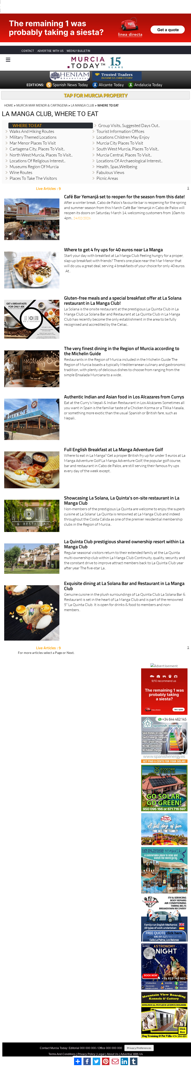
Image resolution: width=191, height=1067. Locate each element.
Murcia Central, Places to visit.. (124, 154)
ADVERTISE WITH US (50, 51)
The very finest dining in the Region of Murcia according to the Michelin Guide (121, 351)
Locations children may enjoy (123, 137)
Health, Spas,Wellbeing (116, 166)
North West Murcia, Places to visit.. (41, 154)
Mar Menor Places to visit (33, 142)
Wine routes (21, 172)
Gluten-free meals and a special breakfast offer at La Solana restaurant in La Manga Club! (122, 300)
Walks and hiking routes (32, 131)
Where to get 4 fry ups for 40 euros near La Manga (113, 250)
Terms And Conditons (61, 1054)
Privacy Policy (86, 1054)
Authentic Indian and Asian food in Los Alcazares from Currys (124, 397)
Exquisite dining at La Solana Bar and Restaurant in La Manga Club (124, 586)
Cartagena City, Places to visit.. (37, 148)
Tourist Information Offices (120, 131)
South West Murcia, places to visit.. (127, 148)
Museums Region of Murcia (34, 166)
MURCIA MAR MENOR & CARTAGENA (42, 105)
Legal (101, 1054)
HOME (8, 105)
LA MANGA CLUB (82, 105)
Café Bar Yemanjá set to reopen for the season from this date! (124, 197)
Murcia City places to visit (119, 142)
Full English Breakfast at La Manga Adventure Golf (113, 450)
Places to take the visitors (33, 178)
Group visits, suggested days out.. (129, 125)
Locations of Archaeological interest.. (129, 160)
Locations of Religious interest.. (37, 160)
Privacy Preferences (139, 1048)
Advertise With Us (131, 1054)
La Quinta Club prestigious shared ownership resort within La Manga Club (124, 544)
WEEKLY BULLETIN (78, 51)
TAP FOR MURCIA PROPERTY (95, 95)
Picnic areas (107, 178)
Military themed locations (33, 137)
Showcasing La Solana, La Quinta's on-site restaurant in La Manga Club (121, 500)
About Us (112, 1054)
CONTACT (27, 51)
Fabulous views (110, 172)
